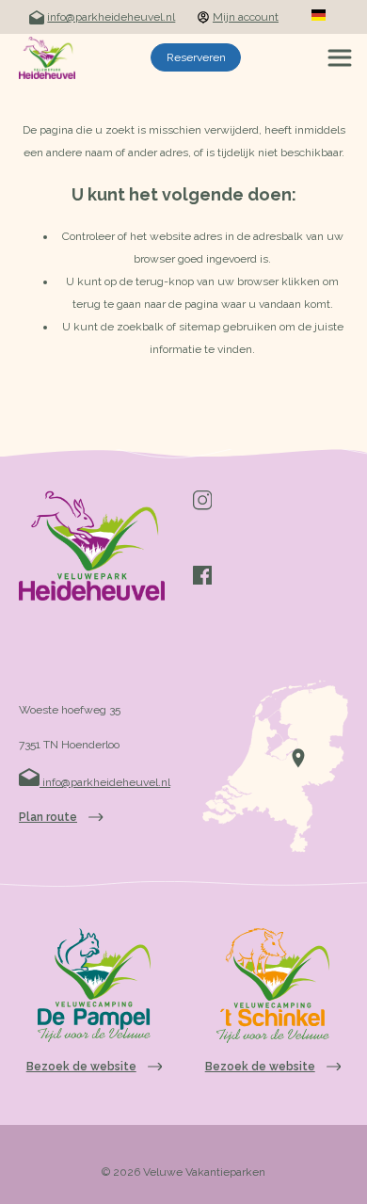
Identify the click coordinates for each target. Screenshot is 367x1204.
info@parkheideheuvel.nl (111, 17)
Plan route (48, 817)
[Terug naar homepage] (47, 58)
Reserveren (196, 57)
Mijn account (246, 17)
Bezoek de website (81, 1066)
